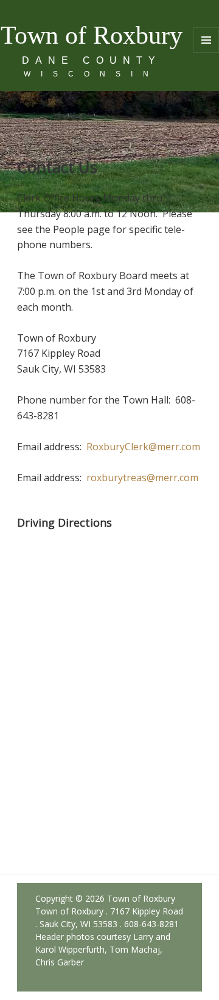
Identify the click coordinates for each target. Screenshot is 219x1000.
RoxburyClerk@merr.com (143, 446)
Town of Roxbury (91, 35)
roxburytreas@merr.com (142, 477)
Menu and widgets (206, 52)
